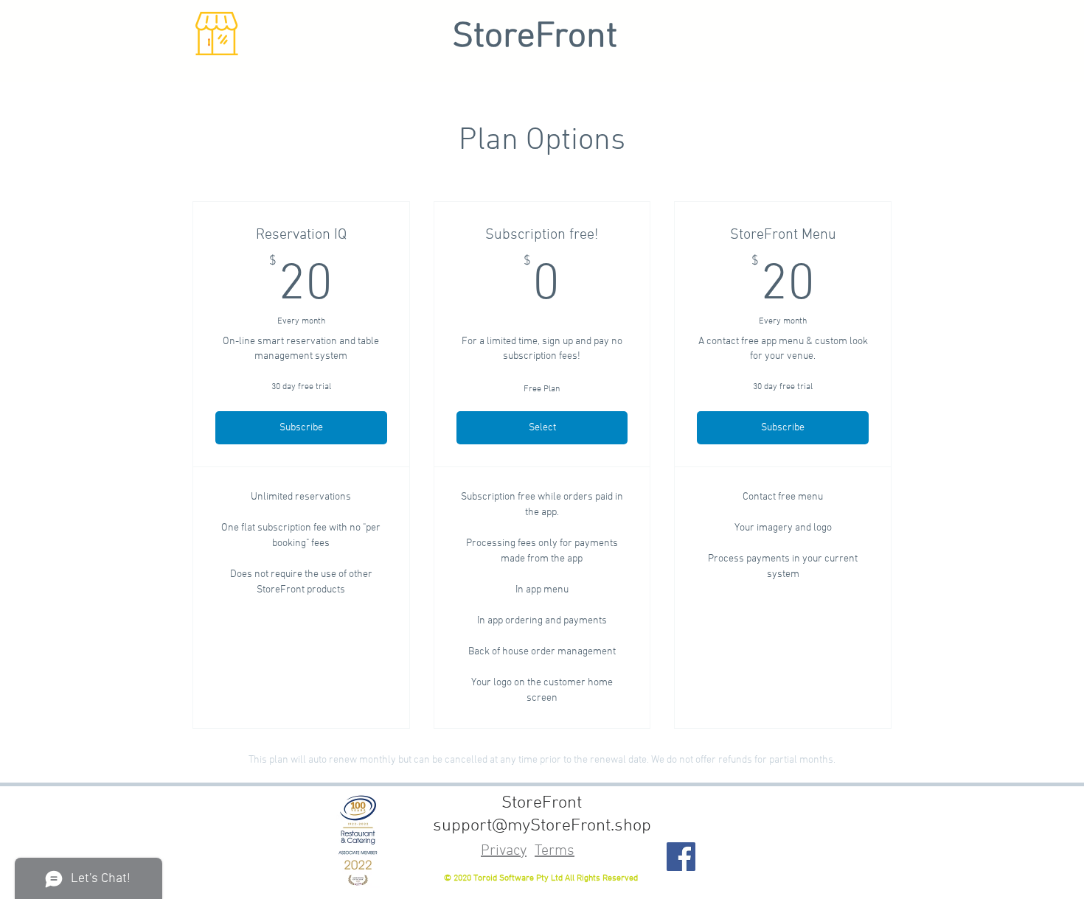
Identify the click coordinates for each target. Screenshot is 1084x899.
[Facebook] (681, 856)
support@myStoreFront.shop (542, 826)
